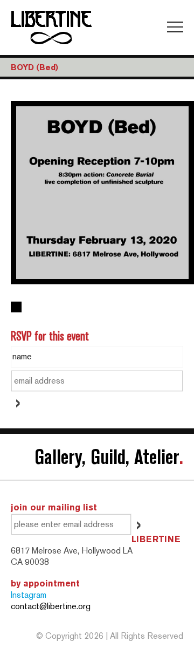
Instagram (28, 595)
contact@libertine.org (51, 606)
